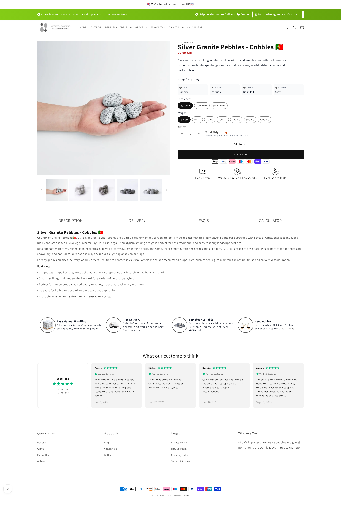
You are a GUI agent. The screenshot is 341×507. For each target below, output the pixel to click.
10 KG (197, 119)
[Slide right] (166, 190)
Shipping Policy (180, 455)
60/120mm (219, 105)
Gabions (42, 461)
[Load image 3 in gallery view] (104, 190)
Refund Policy (179, 448)
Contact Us (110, 448)
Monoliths (43, 455)
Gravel (41, 448)
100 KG (223, 119)
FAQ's (204, 220)
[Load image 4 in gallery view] (127, 190)
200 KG (236, 119)
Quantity (182, 126)
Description (71, 220)
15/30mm (185, 105)
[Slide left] (41, 190)
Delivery (230, 14)
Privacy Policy (179, 442)
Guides (214, 14)
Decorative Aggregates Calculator (279, 14)
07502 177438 (286, 328)
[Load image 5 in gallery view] (151, 190)
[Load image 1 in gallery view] (57, 190)
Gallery (108, 455)
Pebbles (42, 442)
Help (202, 14)
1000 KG (264, 119)
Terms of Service (180, 461)
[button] (118, 27)
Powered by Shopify (181, 496)
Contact (246, 14)
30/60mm (202, 105)
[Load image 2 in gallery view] (80, 190)
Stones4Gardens (165, 496)
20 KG (209, 119)
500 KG (250, 119)
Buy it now (240, 154)
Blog (106, 442)
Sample (184, 119)
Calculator (270, 220)
